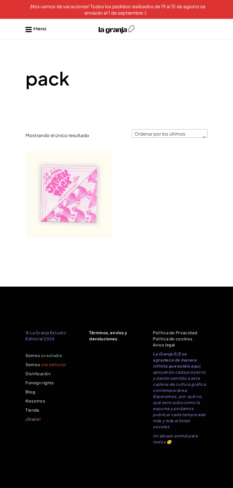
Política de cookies (172, 338)
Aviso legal (164, 344)
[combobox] (170, 133)
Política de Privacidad (175, 332)
